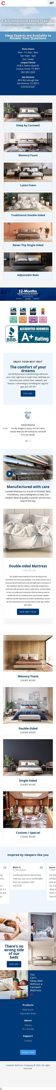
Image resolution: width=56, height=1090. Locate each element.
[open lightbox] (28, 467)
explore (28, 393)
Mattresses (28, 1009)
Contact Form (28, 1052)
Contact (28, 1040)
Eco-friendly (28, 1029)
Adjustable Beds (28, 1013)
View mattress (28, 612)
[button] (51, 3)
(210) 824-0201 (28, 86)
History (28, 1025)
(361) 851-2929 (28, 72)
